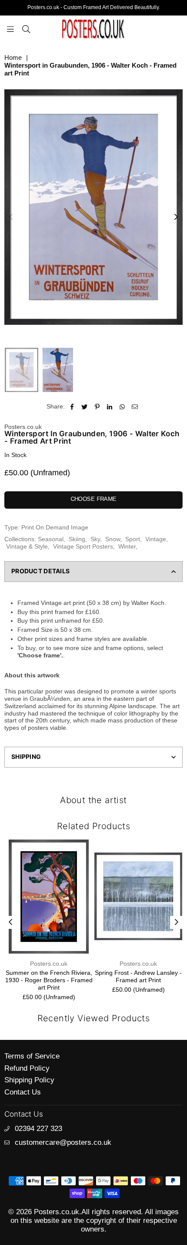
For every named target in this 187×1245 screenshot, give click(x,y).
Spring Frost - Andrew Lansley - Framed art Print (138, 976)
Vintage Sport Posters (83, 546)
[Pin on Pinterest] (97, 406)
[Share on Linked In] (110, 406)
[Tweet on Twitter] (84, 406)
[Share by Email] (135, 406)
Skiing (77, 539)
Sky (95, 539)
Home (13, 57)
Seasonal (50, 539)
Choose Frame (93, 499)
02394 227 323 (38, 1128)
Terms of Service (32, 1056)
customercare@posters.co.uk (63, 1142)
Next (176, 217)
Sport (132, 539)
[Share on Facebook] (72, 406)
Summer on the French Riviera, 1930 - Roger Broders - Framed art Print (49, 980)
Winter (127, 546)
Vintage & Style (27, 546)
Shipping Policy (29, 1080)
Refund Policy (27, 1068)
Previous (10, 217)
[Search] (26, 28)
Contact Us (22, 1092)
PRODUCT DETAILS (40, 571)
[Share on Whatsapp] (122, 406)
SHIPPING (26, 756)
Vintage (155, 539)
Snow (112, 539)
